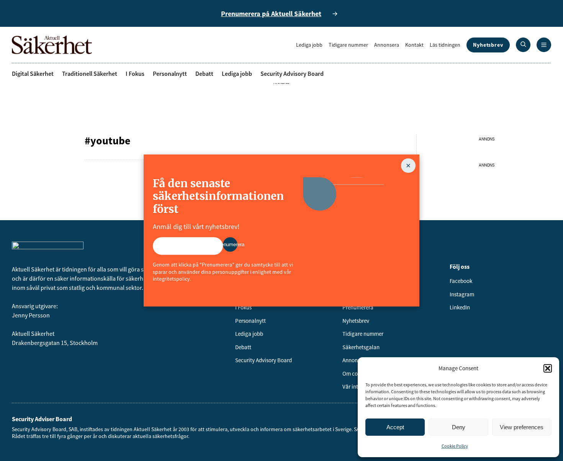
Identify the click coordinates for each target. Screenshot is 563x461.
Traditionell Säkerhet (89, 73)
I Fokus (135, 73)
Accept (395, 427)
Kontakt (414, 44)
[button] (548, 368)
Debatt (204, 73)
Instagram (462, 294)
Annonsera (386, 44)
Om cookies (356, 373)
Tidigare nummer (348, 44)
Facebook (461, 280)
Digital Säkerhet (33, 73)
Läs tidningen (445, 44)
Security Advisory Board (292, 73)
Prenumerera (357, 307)
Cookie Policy (455, 446)
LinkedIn (460, 307)
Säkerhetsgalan (361, 347)
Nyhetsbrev (488, 44)
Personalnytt (170, 73)
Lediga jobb (309, 44)
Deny (458, 427)
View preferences (521, 427)
